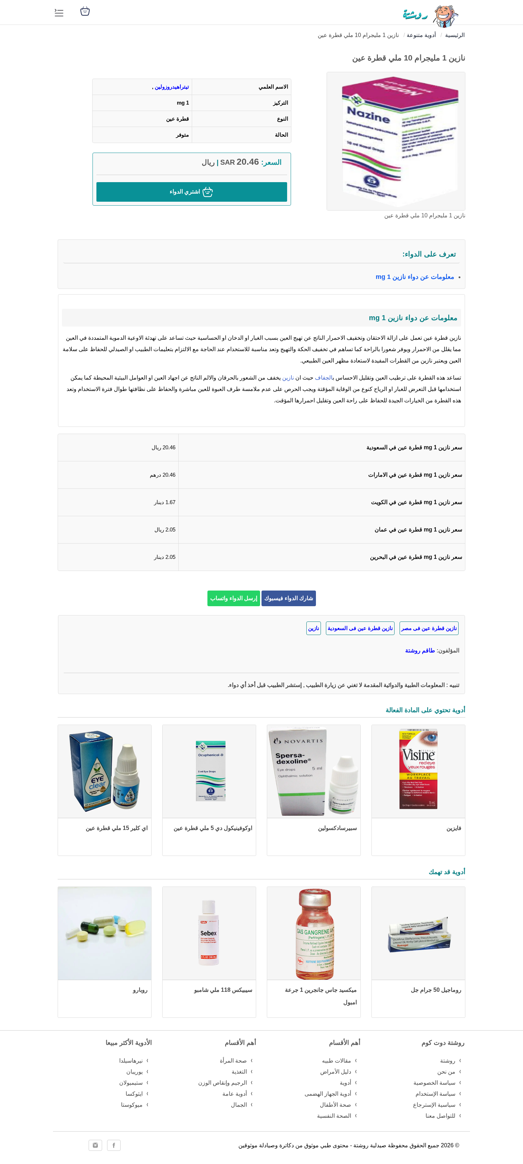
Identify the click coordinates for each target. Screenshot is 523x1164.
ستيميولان (131, 1083)
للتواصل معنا (440, 1116)
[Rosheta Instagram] (95, 1145)
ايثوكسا (134, 1094)
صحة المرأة (233, 1061)
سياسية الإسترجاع (434, 1105)
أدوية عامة (234, 1094)
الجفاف (324, 378)
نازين (287, 378)
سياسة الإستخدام (435, 1094)
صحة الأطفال (335, 1105)
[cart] (85, 10)
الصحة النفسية (334, 1116)
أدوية (345, 1083)
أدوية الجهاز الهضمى (328, 1094)
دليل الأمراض (335, 1072)
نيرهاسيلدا (131, 1061)
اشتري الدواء (185, 192)
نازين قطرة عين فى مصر (429, 628)
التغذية (239, 1072)
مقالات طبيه (336, 1061)
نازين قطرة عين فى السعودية (360, 628)
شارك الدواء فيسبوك (288, 598)
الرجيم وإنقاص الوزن (222, 1083)
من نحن (446, 1072)
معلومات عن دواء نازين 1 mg (415, 276)
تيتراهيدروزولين (172, 87)
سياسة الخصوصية (434, 1083)
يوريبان (134, 1072)
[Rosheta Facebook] (114, 1145)
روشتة (447, 1061)
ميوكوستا (132, 1105)
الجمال (239, 1105)
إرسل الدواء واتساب (233, 598)
